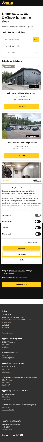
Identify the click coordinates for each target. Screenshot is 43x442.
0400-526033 (6, 369)
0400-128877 (6, 427)
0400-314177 (6, 397)
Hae (36, 39)
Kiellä (22, 260)
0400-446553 (6, 344)
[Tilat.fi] (7, 3)
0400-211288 (6, 355)
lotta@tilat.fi (6, 372)
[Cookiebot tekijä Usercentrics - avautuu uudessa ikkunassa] (32, 180)
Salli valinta (22, 254)
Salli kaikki (21, 248)
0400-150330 (6, 407)
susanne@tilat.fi (7, 429)
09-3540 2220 (6, 322)
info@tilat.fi (5, 325)
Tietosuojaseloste (7, 333)
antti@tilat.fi (6, 347)
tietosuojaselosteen (18, 271)
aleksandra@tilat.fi (8, 358)
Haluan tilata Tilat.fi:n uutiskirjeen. (15, 278)
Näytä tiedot (32, 242)
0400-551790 (6, 382)
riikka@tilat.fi (6, 385)
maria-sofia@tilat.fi (8, 410)
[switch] (38, 221)
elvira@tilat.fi (6, 399)
